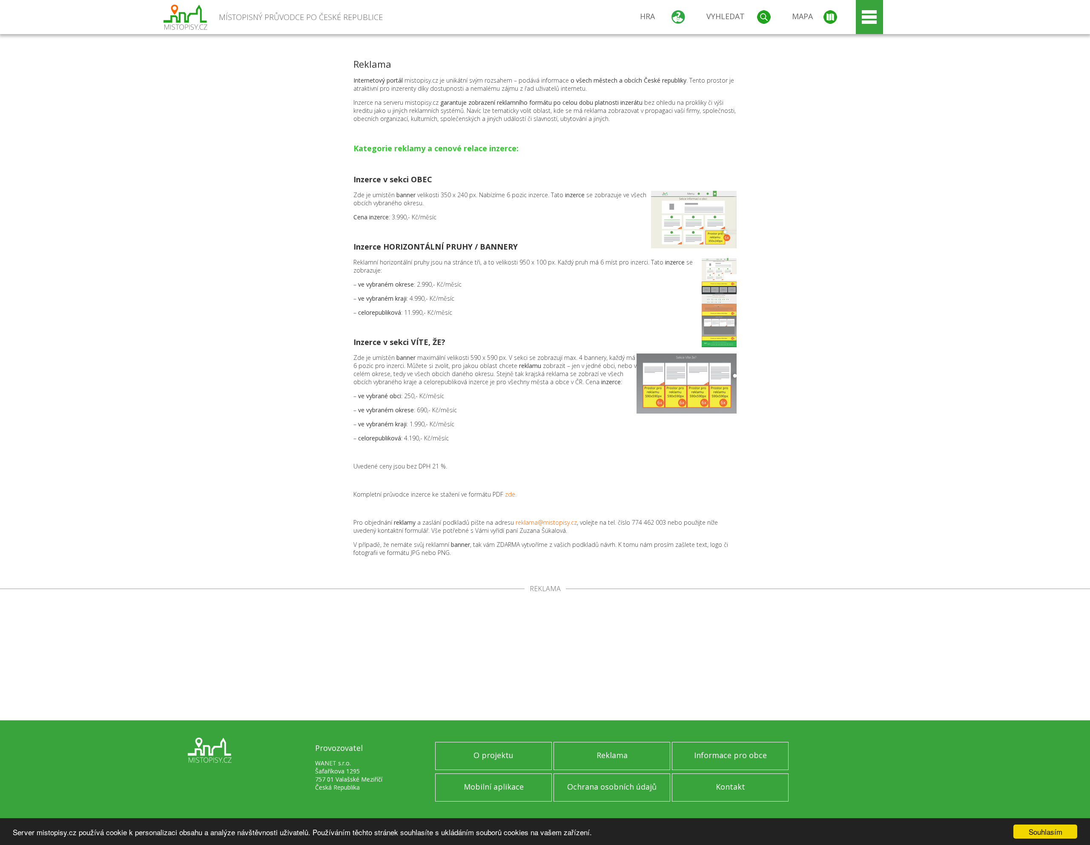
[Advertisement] (545, 656)
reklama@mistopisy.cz (546, 522)
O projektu (493, 755)
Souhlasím (1045, 831)
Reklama (612, 755)
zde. (510, 494)
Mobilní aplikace (494, 787)
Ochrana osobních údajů (612, 787)
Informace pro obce (730, 755)
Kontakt (730, 787)
